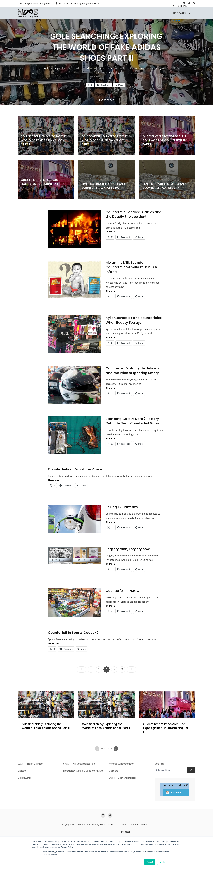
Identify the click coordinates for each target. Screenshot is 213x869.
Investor (125, 831)
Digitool (22, 770)
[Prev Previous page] (81, 669)
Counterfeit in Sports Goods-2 (73, 632)
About (177, 27)
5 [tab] (111, 100)
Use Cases (179, 13)
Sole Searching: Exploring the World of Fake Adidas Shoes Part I (104, 140)
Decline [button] (163, 861)
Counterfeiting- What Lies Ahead (75, 469)
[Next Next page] (131, 669)
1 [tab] (99, 100)
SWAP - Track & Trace (30, 763)
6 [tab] (113, 100)
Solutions (180, 5)
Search (159, 763)
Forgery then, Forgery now (128, 549)
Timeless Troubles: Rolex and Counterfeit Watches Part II (103, 186)
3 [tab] (105, 100)
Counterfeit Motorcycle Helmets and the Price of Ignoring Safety (132, 370)
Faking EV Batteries (122, 507)
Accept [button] (150, 861)
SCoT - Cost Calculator (122, 777)
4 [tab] (108, 100)
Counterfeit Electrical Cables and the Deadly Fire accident (134, 214)
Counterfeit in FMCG (122, 590)
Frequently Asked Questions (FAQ (82, 770)
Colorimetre (25, 777)
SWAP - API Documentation (79, 763)
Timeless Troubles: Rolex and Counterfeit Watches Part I (164, 186)
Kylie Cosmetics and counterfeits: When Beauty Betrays (134, 320)
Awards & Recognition (121, 763)
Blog (176, 20)
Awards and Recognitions (135, 824)
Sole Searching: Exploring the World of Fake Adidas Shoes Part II (107, 47)
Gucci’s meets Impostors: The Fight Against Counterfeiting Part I (43, 184)
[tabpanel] (106, 62)
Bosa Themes (107, 824)
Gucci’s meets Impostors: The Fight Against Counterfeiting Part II (164, 140)
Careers (113, 770)
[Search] (191, 770)
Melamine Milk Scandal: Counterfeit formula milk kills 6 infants (131, 267)
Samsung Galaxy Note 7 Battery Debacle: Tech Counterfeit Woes (132, 421)
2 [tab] (102, 100)
